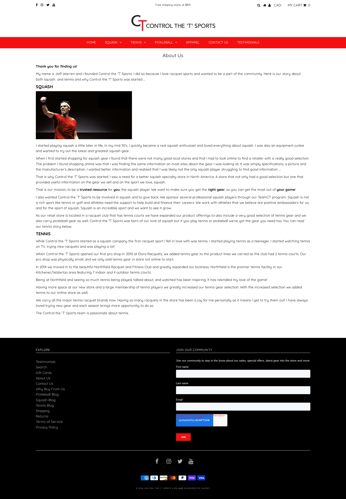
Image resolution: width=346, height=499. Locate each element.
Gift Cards (44, 373)
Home (91, 42)
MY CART (299, 5)
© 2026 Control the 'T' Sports (153, 488)
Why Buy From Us (50, 389)
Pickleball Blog (47, 394)
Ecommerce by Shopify (197, 488)
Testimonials (248, 42)
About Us (43, 378)
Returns (42, 416)
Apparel (193, 42)
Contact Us (218, 42)
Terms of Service (49, 421)
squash (49, 79)
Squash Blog (46, 400)
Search (41, 367)
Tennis (136, 42)
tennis (69, 79)
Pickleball (164, 42)
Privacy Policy (47, 427)
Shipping (43, 411)
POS (176, 488)
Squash (111, 42)
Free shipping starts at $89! (173, 5)
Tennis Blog (45, 405)
